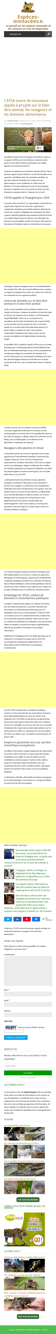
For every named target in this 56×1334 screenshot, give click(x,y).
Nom (6, 990)
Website (7, 1011)
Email (6, 1000)
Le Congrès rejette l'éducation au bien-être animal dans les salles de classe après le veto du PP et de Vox (33, 887)
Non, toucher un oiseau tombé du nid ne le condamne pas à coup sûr (24, 1294)
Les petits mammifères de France (20, 1179)
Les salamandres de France (17, 1125)
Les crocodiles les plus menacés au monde (24, 1161)
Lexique (12, 1330)
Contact (45, 1330)
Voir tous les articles (28, 1316)
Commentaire (9, 955)
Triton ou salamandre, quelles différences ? (24, 1257)
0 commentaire (26, 124)
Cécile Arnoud (12, 121)
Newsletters (20, 1330)
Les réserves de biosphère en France (21, 1143)
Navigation (15, 34)
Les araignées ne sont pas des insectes (22, 1275)
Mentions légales (33, 1330)
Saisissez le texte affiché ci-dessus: (31, 1027)
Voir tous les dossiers (28, 1200)
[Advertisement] (28, 66)
